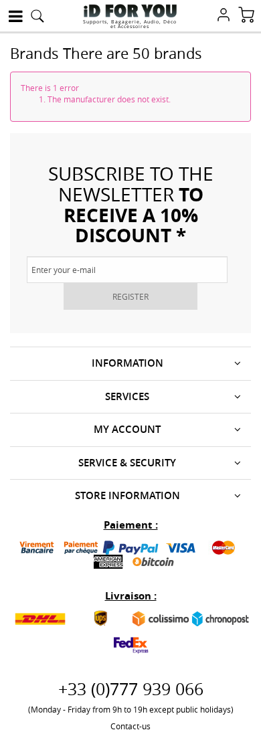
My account (127, 429)
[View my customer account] (223, 16)
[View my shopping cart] (246, 16)
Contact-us (130, 726)
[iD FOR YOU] (130, 10)
